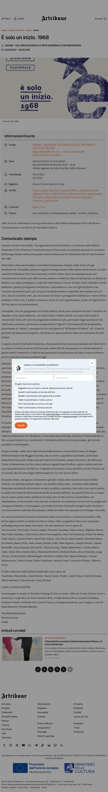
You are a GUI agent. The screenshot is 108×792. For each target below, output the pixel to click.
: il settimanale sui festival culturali (35, 407)
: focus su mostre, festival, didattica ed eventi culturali (45, 388)
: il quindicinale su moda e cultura (35, 400)
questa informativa (70, 416)
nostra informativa (53, 414)
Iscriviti (21, 425)
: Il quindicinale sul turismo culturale (35, 404)
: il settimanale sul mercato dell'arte (36, 392)
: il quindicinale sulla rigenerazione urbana (39, 396)
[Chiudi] (92, 363)
